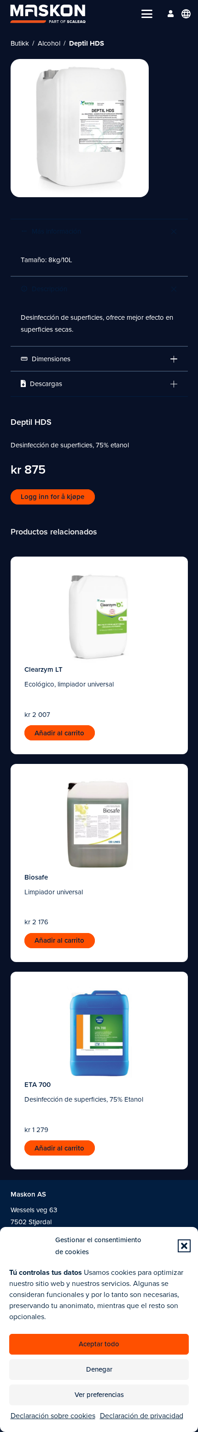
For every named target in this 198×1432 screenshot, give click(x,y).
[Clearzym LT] (99, 616)
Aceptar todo (99, 1344)
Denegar (99, 1369)
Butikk (20, 43)
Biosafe (36, 877)
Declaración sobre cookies (53, 1415)
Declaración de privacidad (141, 1415)
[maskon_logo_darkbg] (48, 14)
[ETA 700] (99, 1032)
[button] (184, 1245)
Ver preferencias (99, 1395)
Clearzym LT (43, 669)
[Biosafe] (99, 824)
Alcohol (49, 43)
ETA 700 (37, 1085)
